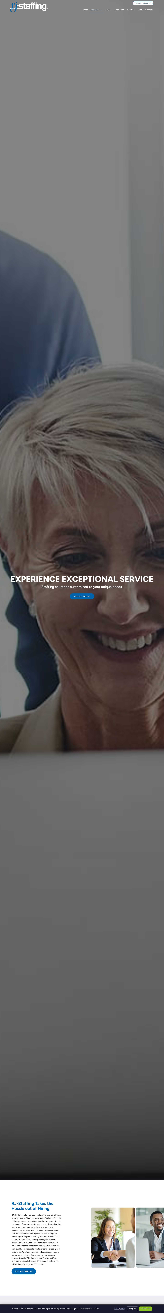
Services (94, 10)
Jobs (106, 10)
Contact (148, 10)
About (129, 10)
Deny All (132, 1309)
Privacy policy (119, 1309)
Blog (140, 10)
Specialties (119, 10)
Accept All (145, 1309)
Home (85, 10)
